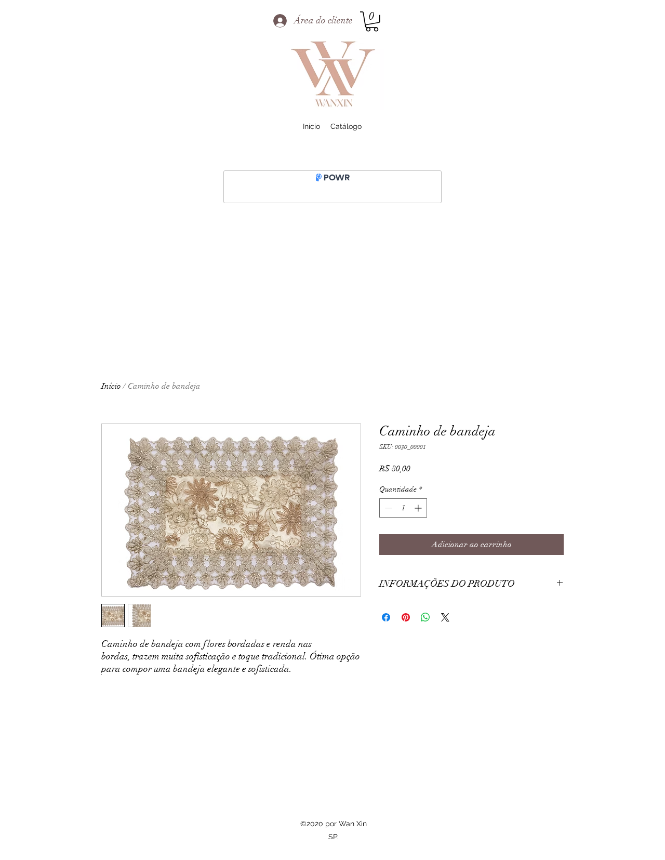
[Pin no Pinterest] (406, 617)
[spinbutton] (403, 508)
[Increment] (419, 508)
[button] (372, 21)
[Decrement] (387, 508)
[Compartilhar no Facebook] (386, 617)
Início (111, 386)
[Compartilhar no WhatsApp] (425, 617)
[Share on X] (445, 617)
